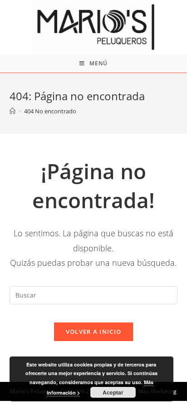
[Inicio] (12, 111)
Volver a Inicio (94, 331)
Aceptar (113, 392)
